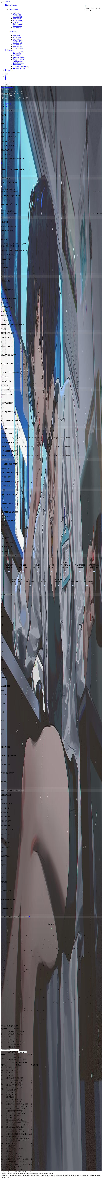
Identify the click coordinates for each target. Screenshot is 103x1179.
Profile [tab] (8, 104)
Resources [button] (9, 50)
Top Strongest (17, 17)
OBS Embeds (19, 59)
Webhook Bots (20, 68)
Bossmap (9, 70)
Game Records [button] (12, 5)
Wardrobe (18, 65)
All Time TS (17, 15)
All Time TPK (17, 20)
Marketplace (19, 61)
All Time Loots (18, 48)
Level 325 (16, 22)
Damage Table (19, 52)
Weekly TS (16, 13)
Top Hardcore (17, 26)
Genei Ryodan (5, 93)
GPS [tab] (6, 106)
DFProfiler (6, 2)
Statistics (18, 54)
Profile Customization (22, 66)
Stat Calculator (19, 63)
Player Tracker (19, 57)
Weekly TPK (17, 18)
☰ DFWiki (16, 55)
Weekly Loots (17, 46)
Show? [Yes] (22, 1052)
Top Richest (17, 27)
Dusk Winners (17, 24)
